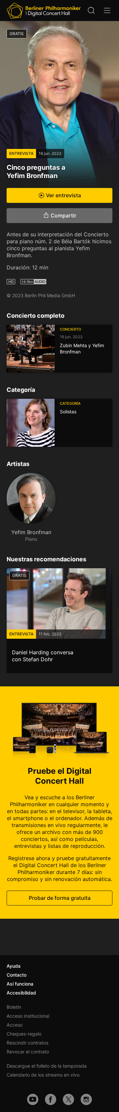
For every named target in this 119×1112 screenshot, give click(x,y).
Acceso (14, 1025)
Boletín (14, 1007)
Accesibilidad (21, 993)
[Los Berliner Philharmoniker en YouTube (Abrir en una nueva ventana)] (32, 1099)
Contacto (16, 975)
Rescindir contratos (27, 1042)
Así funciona (20, 984)
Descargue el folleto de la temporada (47, 1066)
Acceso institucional (28, 1016)
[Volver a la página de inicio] (44, 11)
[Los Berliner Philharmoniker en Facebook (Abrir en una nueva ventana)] (50, 1099)
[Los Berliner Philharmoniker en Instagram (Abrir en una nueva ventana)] (86, 1099)
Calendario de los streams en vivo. (44, 1075)
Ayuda (13, 966)
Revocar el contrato (28, 1051)
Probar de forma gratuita (60, 898)
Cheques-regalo (24, 1034)
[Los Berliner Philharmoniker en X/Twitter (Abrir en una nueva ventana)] (68, 1099)
